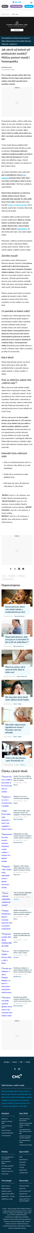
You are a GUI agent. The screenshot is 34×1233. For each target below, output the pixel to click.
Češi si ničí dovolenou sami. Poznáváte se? (16, 759)
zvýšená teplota (21, 205)
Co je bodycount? (6, 1135)
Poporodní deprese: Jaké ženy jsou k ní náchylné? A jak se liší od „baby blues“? (17, 639)
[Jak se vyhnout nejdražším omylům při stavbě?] (7, 899)
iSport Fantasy (12, 1094)
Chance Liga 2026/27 (10, 1106)
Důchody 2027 (23, 1193)
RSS (21, 1062)
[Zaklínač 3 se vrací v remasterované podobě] (7, 802)
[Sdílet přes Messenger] (23, 568)
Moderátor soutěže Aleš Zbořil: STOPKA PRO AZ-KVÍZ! (22, 935)
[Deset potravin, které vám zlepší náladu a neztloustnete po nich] (17, 598)
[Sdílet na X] (14, 568)
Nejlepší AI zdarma (7, 1191)
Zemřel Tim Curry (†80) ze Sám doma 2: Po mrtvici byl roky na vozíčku (23, 778)
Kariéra (28, 1062)
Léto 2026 (23, 1113)
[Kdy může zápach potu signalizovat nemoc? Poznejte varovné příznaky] (17, 715)
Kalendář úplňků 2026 (7, 1133)
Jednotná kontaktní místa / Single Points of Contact (16, 1226)
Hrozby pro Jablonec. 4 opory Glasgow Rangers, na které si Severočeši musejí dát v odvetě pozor (23, 970)
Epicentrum (5, 1118)
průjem (10, 205)
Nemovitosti (11, 1097)
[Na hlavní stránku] (17, 2)
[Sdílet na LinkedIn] (19, 568)
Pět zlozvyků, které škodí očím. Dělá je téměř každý (17, 698)
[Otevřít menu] (31, 2)
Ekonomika (23, 1181)
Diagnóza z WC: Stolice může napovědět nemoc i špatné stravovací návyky (22, 868)
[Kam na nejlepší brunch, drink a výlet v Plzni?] (7, 957)
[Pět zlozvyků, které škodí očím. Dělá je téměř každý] (17, 688)
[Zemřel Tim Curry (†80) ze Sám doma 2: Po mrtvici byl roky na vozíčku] (7, 784)
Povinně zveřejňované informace (17, 1228)
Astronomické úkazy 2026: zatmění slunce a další (25, 1131)
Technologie (7, 1181)
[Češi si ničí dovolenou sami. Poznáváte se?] (17, 749)
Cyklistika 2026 (23, 1172)
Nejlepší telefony (6, 1188)
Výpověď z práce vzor (7, 1171)
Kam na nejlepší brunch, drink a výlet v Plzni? (22, 952)
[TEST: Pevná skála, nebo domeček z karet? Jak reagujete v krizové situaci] (7, 820)
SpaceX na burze (6, 1186)
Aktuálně (5, 1113)
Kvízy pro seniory (6, 1130)
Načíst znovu (17, 30)
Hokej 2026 (22, 1162)
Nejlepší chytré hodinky (8, 1193)
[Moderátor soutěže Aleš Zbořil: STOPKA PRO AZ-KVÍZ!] (7, 940)
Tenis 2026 (22, 1165)
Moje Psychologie (7, 1091)
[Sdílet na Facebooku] (10, 568)
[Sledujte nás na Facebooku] (14, 1069)
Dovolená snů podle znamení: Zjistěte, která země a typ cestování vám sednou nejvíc (22, 999)
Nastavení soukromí (10, 1223)
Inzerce (15, 1062)
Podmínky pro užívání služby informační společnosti (16, 1219)
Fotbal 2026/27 (23, 1159)
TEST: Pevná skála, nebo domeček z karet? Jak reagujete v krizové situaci (22, 812)
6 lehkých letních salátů (25, 1145)
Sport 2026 (24, 1152)
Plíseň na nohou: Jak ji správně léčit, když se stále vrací (15, 669)
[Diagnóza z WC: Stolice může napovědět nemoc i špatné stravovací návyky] (7, 877)
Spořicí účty (22, 1188)
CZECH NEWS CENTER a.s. (24, 1208)
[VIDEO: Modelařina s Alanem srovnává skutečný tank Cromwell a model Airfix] (7, 919)
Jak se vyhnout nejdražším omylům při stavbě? (22, 893)
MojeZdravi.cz (5, 14)
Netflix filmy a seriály (7, 1199)
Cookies (27, 1221)
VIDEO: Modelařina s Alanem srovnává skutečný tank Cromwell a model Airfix (22, 912)
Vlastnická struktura (22, 1223)
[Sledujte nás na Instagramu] (19, 1069)
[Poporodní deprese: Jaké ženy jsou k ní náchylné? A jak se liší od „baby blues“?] (17, 628)
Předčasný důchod (24, 1186)
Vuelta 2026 (23, 1106)
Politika (5, 1152)
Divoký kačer (5, 1174)
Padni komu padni (6, 1168)
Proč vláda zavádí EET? (8, 1166)
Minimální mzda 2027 (25, 1196)
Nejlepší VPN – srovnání (8, 1196)
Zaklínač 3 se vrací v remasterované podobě (21, 797)
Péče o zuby (15, 14)
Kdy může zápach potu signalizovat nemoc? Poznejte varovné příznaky (15, 729)
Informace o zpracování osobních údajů (14, 1221)
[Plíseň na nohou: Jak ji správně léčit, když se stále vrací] (17, 658)
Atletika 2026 (23, 1170)
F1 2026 (21, 1167)
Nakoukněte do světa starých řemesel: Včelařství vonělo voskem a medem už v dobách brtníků (23, 836)
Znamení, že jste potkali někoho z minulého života (25, 1125)
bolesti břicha (22, 229)
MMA (20, 1157)
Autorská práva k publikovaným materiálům (16, 1217)
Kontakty (6, 1062)
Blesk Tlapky (19, 1091)
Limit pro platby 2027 (25, 1191)
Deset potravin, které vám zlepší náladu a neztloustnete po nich (15, 609)
